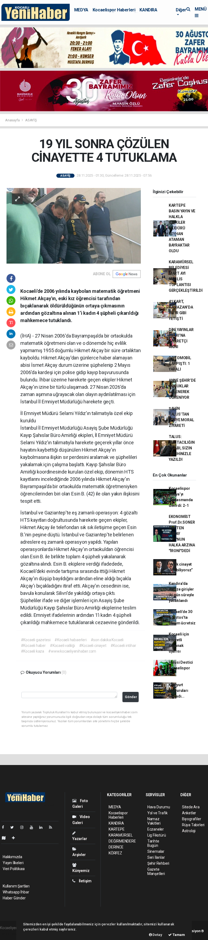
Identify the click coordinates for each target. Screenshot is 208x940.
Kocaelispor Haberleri (114, 9)
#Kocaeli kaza (32, 651)
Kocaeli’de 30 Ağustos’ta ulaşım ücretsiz (182, 617)
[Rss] (52, 827)
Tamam (178, 935)
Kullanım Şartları (16, 886)
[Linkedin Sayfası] (43, 827)
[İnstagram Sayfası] (24, 827)
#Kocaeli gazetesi (36, 640)
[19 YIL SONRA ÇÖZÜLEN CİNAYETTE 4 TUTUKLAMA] (73, 225)
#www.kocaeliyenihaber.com (72, 651)
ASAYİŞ (31, 120)
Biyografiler (191, 819)
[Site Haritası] (6, 838)
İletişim (85, 881)
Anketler (189, 813)
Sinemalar (155, 851)
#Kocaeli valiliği (62, 645)
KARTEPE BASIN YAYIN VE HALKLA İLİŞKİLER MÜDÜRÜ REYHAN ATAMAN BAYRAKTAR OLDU (182, 228)
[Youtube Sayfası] (33, 827)
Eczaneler (155, 829)
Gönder (131, 697)
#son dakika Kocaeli (107, 640)
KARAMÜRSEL (121, 835)
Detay (157, 935)
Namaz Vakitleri (154, 821)
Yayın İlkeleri (13, 863)
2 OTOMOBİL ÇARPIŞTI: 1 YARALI (180, 363)
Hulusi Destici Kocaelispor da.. (181, 668)
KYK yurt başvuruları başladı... (178, 690)
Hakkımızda (12, 857)
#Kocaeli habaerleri (70, 640)
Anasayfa (12, 120)
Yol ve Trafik (157, 813)
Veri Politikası (14, 869)
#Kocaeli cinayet (92, 645)
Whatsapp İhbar (16, 892)
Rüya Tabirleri (193, 825)
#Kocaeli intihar (123, 645)
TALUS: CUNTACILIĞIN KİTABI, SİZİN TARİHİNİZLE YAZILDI (182, 448)
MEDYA (81, 9)
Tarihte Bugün (153, 843)
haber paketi (10, 933)
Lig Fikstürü (156, 835)
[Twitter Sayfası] (14, 827)
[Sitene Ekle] (15, 838)
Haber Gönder (14, 898)
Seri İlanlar (156, 857)
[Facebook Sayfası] (5, 827)
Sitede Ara (191, 807)
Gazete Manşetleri (156, 871)
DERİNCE (116, 847)
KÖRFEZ (115, 853)
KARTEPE (117, 829)
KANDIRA (148, 9)
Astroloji (189, 831)
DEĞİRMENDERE (122, 841)
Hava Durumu (158, 807)
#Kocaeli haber (33, 645)
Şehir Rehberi (158, 863)
